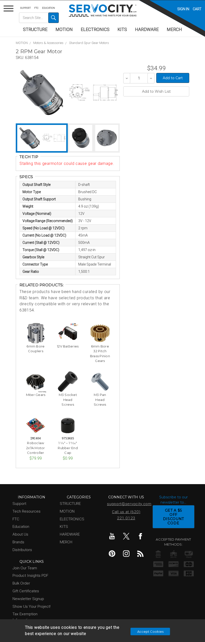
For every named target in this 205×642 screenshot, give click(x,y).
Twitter (126, 536)
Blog (140, 553)
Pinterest (112, 553)
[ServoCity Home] (102, 10)
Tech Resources (26, 511)
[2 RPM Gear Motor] (42, 92)
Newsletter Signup (28, 599)
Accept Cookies (150, 632)
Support (25, 7)
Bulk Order (21, 583)
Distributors (22, 550)
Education (48, 7)
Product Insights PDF (30, 575)
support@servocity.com (127, 504)
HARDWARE (147, 29)
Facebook (140, 536)
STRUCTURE (35, 29)
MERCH (174, 29)
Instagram (126, 553)
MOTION (64, 29)
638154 (31, 57)
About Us (20, 534)
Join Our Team (24, 568)
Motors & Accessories (48, 43)
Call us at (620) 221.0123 (126, 515)
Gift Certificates (25, 591)
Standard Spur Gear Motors (89, 43)
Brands (18, 542)
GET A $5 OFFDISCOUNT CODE (173, 516)
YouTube (112, 536)
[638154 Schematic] (93, 92)
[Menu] (9, 9)
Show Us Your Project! (31, 606)
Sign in (183, 9)
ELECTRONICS (95, 29)
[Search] (53, 17)
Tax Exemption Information (25, 617)
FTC (36, 7)
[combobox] (39, 17)
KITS (122, 29)
